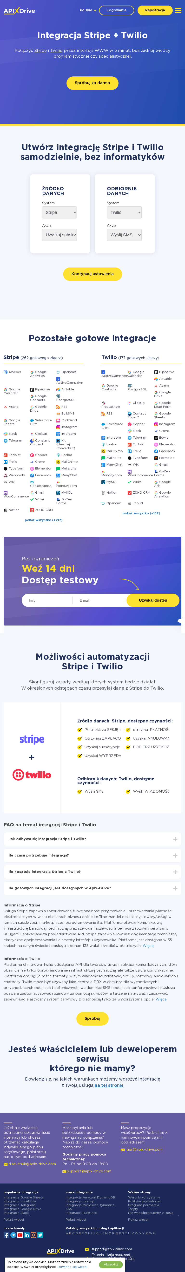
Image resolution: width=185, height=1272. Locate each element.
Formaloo (167, 458)
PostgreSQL (66, 400)
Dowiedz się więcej (72, 1267)
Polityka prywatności (145, 1201)
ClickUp (41, 434)
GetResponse (41, 486)
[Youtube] (20, 1235)
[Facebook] (6, 1235)
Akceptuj (111, 1264)
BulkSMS (67, 413)
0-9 (152, 1233)
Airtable (67, 389)
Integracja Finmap (80, 1201)
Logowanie (116, 10)
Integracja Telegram (19, 1205)
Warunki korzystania (144, 1197)
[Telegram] (13, 1235)
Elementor (43, 468)
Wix (11, 482)
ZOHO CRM (44, 510)
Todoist (15, 455)
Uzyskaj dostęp (153, 600)
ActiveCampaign (69, 382)
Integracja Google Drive (22, 1209)
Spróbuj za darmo (92, 83)
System (48, 203)
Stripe (40, 51)
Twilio (56, 51)
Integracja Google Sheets (24, 1197)
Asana (14, 407)
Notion (14, 510)
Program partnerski (143, 1205)
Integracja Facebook (20, 1201)
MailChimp (69, 462)
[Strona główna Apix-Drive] (19, 10)
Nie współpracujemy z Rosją (150, 1213)
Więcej (148, 945)
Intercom (68, 434)
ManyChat (69, 475)
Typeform (16, 468)
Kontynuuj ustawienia (93, 274)
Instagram (69, 427)
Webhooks (17, 475)
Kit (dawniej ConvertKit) (65, 444)
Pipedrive (42, 389)
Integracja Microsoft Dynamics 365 (90, 1207)
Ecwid (164, 437)
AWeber (15, 372)
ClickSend (69, 420)
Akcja (46, 225)
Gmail (39, 492)
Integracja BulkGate (81, 1213)
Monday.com (66, 486)
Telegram (16, 440)
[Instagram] (33, 1235)
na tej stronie (109, 1086)
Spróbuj (92, 1018)
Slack (13, 434)
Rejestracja (155, 10)
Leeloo (66, 455)
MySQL (67, 492)
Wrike (39, 499)
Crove (40, 462)
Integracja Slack (16, 1213)
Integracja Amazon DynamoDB (90, 1197)
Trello (13, 462)
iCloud (138, 503)
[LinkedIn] (27, 1235)
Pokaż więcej (14, 1219)
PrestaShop (110, 407)
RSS (64, 407)
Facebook (43, 475)
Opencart (69, 372)
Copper (41, 455)
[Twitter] (40, 1235)
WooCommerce (16, 496)
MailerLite (69, 468)
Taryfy (133, 1209)
